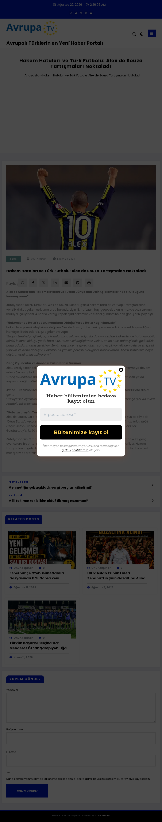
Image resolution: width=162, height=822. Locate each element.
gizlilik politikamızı (75, 449)
